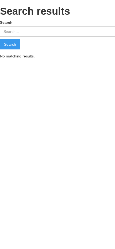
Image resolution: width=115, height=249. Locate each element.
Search (6, 22)
